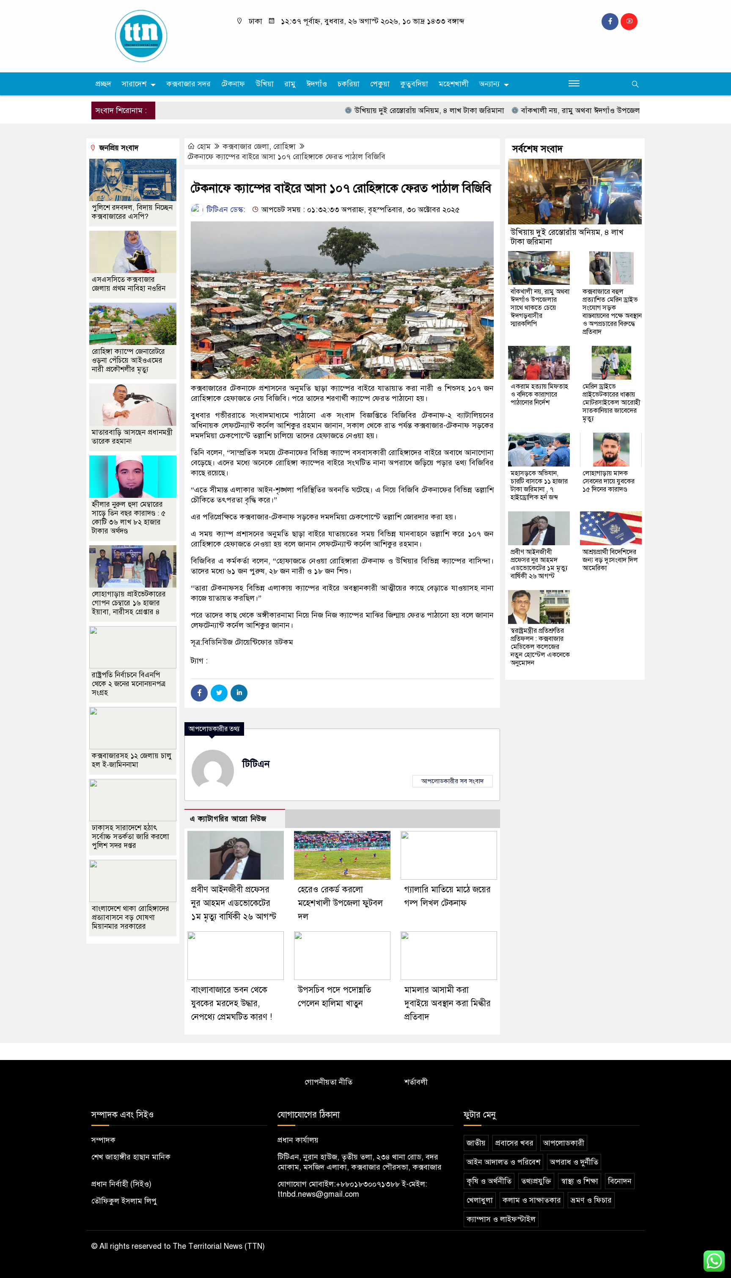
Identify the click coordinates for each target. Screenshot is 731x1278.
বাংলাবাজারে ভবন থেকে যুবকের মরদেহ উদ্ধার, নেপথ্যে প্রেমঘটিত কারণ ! (231, 1003)
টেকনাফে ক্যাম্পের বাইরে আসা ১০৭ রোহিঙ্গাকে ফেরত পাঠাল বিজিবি (286, 156)
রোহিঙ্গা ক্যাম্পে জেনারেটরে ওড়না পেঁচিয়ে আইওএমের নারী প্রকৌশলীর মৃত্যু (128, 360)
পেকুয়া (380, 83)
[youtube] (629, 21)
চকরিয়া (349, 83)
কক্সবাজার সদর (188, 83)
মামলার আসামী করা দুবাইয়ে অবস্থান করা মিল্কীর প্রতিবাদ (447, 1003)
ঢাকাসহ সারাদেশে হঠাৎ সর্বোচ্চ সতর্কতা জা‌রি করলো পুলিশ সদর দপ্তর (130, 836)
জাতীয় (476, 1143)
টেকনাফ (233, 83)
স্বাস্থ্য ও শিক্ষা (579, 1181)
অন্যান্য (489, 83)
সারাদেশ (134, 83)
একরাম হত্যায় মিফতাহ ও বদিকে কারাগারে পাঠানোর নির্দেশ (539, 394)
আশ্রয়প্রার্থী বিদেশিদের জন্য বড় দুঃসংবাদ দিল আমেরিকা (610, 560)
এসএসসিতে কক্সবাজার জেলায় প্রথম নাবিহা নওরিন (128, 284)
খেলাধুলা (480, 1200)
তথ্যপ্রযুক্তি (536, 1181)
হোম (204, 146)
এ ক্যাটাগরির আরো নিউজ (228, 818)
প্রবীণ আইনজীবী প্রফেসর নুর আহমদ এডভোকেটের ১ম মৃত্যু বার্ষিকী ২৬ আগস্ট (233, 903)
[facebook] (610, 21)
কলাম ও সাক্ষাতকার (532, 1200)
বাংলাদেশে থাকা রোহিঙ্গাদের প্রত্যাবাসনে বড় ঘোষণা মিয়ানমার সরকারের (130, 917)
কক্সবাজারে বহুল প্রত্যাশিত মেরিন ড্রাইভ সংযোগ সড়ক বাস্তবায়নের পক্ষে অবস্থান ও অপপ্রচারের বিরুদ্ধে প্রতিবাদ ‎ (612, 311)
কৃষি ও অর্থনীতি (489, 1181)
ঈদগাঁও (316, 83)
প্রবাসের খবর (514, 1143)
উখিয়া (265, 83)
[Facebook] (199, 693)
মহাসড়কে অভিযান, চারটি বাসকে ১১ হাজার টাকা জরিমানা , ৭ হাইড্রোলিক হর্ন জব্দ (539, 485)
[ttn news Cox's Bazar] (156, 35)
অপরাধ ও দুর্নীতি (574, 1162)
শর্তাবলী (416, 1082)
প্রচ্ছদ (103, 83)
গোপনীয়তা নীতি (328, 1082)
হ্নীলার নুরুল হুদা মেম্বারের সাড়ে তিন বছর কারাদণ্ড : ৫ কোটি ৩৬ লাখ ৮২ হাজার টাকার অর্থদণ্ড (128, 517)
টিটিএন (256, 764)
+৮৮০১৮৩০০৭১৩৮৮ (368, 1184)
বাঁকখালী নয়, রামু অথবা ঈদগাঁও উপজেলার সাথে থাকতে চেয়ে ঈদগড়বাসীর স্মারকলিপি (540, 307)
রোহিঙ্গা (284, 146)
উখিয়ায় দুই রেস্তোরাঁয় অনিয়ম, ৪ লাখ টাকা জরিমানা (398, 110)
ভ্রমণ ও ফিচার (591, 1200)
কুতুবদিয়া (414, 83)
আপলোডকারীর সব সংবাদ (452, 781)
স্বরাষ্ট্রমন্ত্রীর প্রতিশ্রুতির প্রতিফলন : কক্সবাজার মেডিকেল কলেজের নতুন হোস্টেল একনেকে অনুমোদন (540, 647)
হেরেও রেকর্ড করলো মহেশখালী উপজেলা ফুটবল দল (340, 903)
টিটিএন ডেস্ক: (224, 209)
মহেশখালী (454, 83)
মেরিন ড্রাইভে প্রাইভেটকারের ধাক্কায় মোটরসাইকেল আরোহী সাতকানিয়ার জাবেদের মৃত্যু (611, 402)
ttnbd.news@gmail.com (318, 1194)
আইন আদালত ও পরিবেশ (503, 1162)
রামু (290, 83)
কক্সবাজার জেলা (246, 146)
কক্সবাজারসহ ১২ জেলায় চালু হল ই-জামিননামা (132, 760)
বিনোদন (620, 1181)
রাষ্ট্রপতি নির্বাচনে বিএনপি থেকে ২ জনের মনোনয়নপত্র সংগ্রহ (128, 684)
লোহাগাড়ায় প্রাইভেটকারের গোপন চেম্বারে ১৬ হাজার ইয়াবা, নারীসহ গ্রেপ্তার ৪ (129, 603)
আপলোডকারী (563, 1143)
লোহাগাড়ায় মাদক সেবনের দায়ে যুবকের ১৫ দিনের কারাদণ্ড (609, 481)
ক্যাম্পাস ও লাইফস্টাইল (501, 1219)
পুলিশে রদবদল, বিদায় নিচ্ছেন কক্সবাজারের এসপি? (132, 212)
